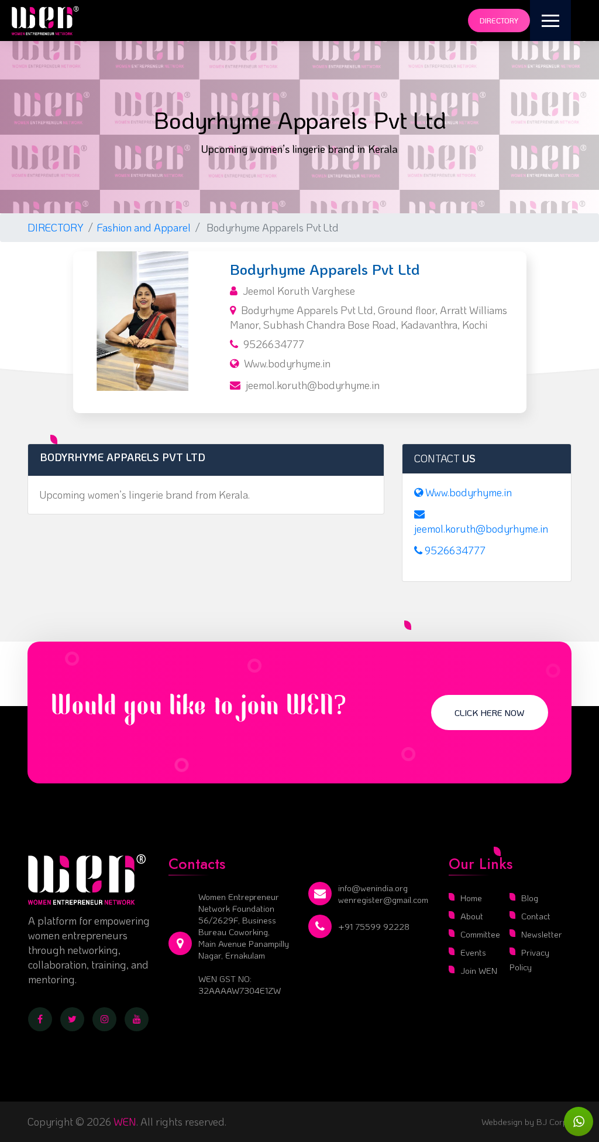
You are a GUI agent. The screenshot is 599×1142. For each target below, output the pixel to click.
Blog (529, 898)
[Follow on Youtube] (137, 1019)
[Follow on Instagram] (104, 1019)
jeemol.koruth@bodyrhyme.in (313, 385)
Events (473, 952)
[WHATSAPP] (578, 1121)
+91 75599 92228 (373, 926)
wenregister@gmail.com (383, 899)
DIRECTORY (55, 227)
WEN (124, 1121)
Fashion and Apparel (144, 227)
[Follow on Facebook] (40, 1019)
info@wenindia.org (373, 888)
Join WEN (478, 970)
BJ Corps (553, 1121)
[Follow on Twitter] (72, 1019)
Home (471, 898)
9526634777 (273, 344)
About (471, 916)
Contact (535, 916)
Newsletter (541, 934)
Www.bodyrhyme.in (287, 363)
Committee (480, 934)
